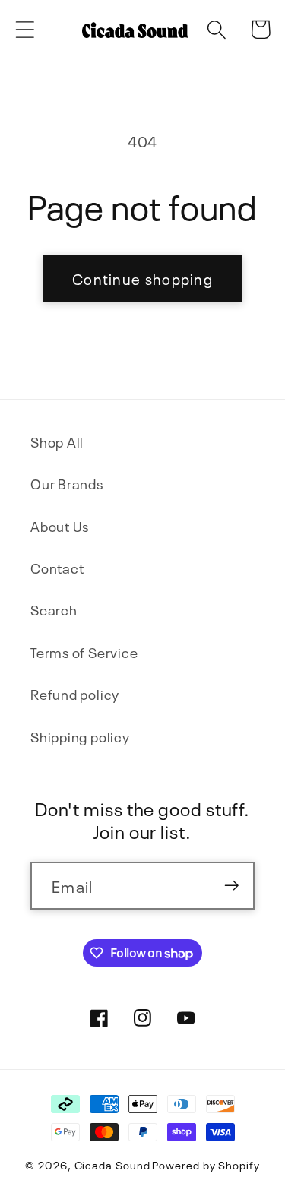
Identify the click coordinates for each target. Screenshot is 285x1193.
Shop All (57, 441)
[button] (24, 29)
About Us (59, 525)
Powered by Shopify (205, 1164)
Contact (57, 567)
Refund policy (74, 693)
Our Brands (66, 483)
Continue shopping (142, 278)
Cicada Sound (112, 1164)
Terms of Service (84, 651)
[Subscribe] (231, 886)
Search (54, 609)
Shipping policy (80, 736)
